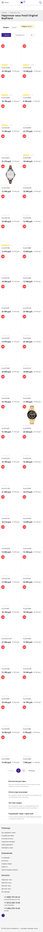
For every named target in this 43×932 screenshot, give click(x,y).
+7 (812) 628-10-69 (12, 902)
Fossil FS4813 (27, 699)
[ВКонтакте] (3, 915)
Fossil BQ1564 (6, 218)
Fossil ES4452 (27, 729)
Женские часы (6, 886)
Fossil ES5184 (6, 248)
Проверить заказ (7, 848)
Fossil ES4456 (27, 759)
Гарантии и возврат (8, 842)
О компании (6, 858)
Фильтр (7, 35)
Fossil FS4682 (6, 759)
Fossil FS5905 (27, 488)
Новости (4, 867)
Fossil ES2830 (27, 278)
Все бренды (6, 892)
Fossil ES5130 (6, 518)
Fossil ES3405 (6, 669)
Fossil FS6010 (6, 158)
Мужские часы (6, 883)
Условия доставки (8, 836)
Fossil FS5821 (27, 578)
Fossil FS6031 (27, 338)
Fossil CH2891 (6, 98)
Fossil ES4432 (27, 639)
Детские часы (6, 889)
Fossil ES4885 (27, 248)
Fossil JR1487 (27, 158)
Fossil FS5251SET (7, 639)
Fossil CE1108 (6, 488)
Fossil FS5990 (6, 368)
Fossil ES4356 (27, 98)
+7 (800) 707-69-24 (12, 897)
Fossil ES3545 (6, 458)
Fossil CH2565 (27, 68)
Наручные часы (7, 880)
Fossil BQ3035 (27, 188)
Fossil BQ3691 (6, 729)
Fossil (14, 27)
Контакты (5, 861)
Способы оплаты (7, 839)
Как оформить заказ (9, 832)
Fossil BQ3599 (6, 548)
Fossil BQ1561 (27, 458)
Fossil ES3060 (6, 188)
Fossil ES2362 (6, 128)
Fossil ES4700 (27, 518)
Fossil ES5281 (6, 278)
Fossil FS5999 (6, 338)
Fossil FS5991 (6, 308)
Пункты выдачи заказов (10, 870)
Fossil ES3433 (6, 428)
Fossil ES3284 (27, 548)
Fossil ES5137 (27, 368)
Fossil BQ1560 (6, 578)
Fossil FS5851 (6, 608)
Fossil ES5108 (27, 669)
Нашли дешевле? (7, 845)
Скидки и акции (7, 864)
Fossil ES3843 (27, 608)
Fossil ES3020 (27, 218)
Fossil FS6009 (27, 128)
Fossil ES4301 (27, 398)
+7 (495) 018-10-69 (12, 908)
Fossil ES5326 (27, 308)
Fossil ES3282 (6, 398)
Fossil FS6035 (27, 428)
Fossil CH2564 (6, 68)
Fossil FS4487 (6, 699)
